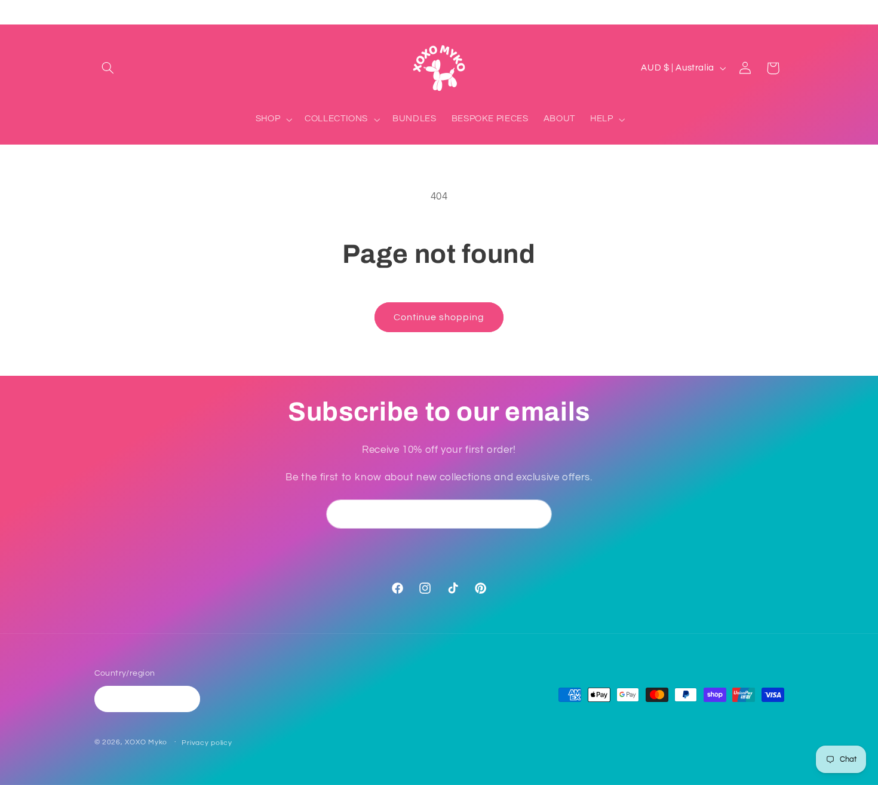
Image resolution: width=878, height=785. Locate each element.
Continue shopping (439, 317)
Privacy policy (207, 743)
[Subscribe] (537, 514)
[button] (108, 68)
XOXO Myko (146, 742)
